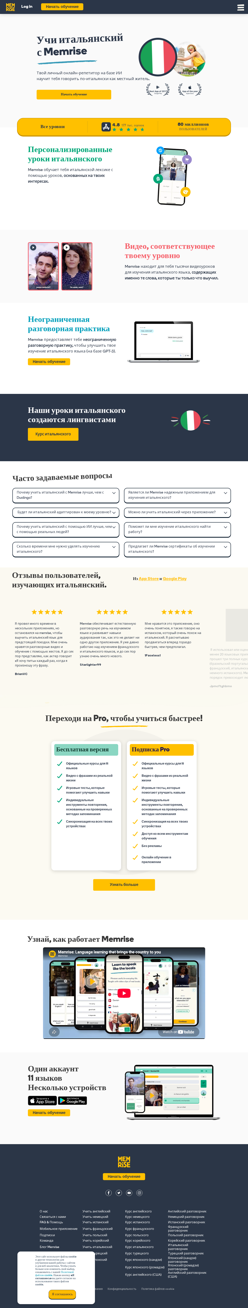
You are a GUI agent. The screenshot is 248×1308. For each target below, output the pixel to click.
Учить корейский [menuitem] (96, 1240)
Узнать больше (124, 885)
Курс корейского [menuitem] (137, 1240)
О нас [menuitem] (44, 1211)
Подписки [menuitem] (47, 1235)
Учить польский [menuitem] (95, 1235)
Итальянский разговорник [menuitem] (178, 1247)
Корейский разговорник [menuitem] (186, 1240)
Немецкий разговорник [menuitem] (186, 1217)
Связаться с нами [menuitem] (53, 1217)
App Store (149, 579)
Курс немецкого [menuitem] (137, 1217)
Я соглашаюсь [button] (62, 1294)
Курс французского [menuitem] (139, 1229)
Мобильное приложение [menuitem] (59, 1229)
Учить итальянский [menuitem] (97, 1247)
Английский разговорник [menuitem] (187, 1211)
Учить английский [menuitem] (96, 1211)
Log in (26, 7)
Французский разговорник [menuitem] (178, 1229)
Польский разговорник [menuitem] (186, 1235)
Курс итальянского (53, 434)
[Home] (10, 7)
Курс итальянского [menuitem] (139, 1247)
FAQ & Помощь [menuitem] (51, 1222)
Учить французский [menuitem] (98, 1229)
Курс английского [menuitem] (138, 1211)
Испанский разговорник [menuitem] (186, 1222)
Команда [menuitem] (46, 1240)
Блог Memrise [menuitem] (49, 1247)
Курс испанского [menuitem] (137, 1222)
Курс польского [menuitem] (137, 1235)
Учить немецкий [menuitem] (95, 1217)
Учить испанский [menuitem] (95, 1222)
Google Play (175, 579)
